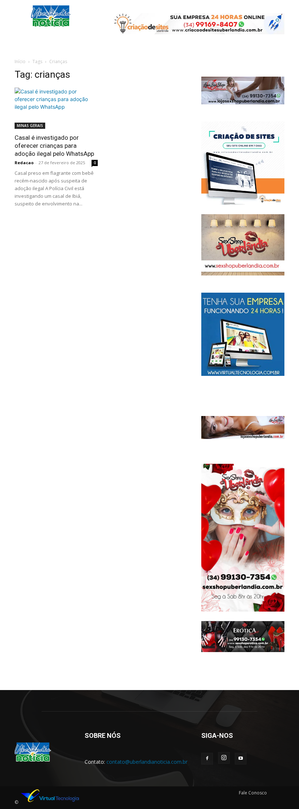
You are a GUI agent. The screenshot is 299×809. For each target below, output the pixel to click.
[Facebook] (207, 758)
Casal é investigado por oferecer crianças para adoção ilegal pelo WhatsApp (54, 145)
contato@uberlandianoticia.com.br (146, 761)
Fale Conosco (253, 793)
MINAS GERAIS (30, 125)
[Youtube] (240, 758)
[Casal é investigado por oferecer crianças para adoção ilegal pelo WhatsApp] (56, 108)
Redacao (24, 162)
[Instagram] (224, 758)
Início (20, 61)
